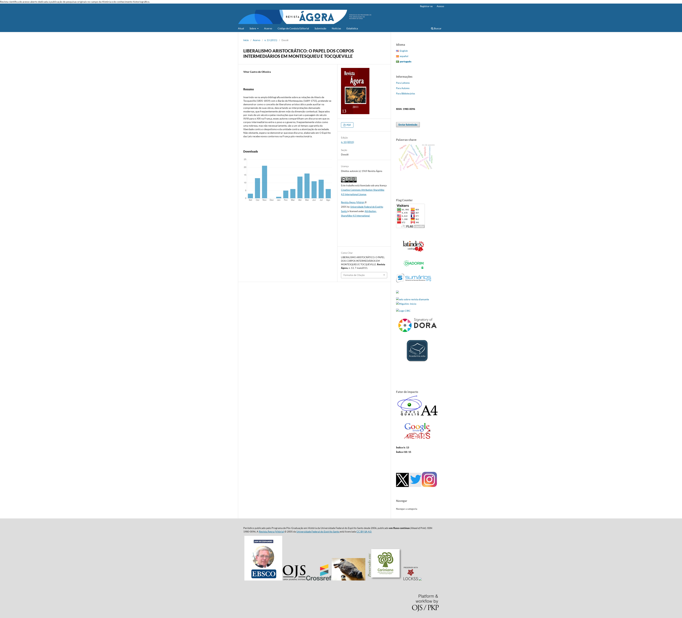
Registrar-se (426, 6)
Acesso (440, 6)
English (404, 50)
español (404, 56)
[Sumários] (413, 285)
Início (246, 40)
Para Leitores (403, 82)
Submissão (320, 28)
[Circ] (403, 310)
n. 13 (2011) (270, 40)
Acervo (268, 28)
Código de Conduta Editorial (293, 28)
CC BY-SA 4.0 (364, 531)
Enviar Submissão (408, 124)
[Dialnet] (397, 292)
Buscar (437, 28)
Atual (241, 28)
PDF (348, 125)
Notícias (336, 28)
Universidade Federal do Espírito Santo (318, 531)
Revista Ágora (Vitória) (353, 202)
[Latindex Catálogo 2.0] (413, 252)
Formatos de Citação (354, 275)
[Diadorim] (413, 268)
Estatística (352, 28)
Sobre (253, 28)
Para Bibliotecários (405, 93)
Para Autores (403, 88)
